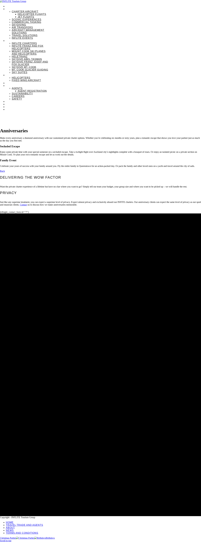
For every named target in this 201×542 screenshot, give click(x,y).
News (9, 497)
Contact (23, 204)
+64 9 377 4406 (7, 475)
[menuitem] (103, 6)
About (9, 492)
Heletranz (4, 465)
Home (9, 483)
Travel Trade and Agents (18, 487)
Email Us (4, 478)
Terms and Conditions (17, 501)
